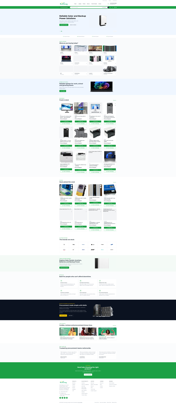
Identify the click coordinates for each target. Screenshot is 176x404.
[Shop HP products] (64, 244)
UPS (73, 390)
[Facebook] (60, 398)
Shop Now (62, 24)
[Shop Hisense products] (102, 249)
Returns (92, 386)
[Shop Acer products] (92, 249)
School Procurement (113, 384)
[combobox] (86, 7)
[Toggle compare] (71, 105)
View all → (115, 100)
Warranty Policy (114, 402)
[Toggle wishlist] (71, 103)
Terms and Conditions (103, 402)
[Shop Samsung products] (112, 244)
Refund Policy (109, 402)
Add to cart (66, 121)
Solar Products (94, 3)
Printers (84, 3)
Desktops (74, 389)
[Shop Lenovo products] (83, 244)
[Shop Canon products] (102, 244)
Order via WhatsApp (66, 123)
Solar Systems (84, 390)
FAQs (92, 387)
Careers (101, 386)
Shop (75, 3)
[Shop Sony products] (112, 249)
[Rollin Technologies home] (63, 3)
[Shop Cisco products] (64, 249)
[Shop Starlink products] (73, 249)
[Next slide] (116, 31)
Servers (88, 3)
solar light (83, 386)
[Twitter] (64, 398)
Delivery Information (94, 384)
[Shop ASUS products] (83, 249)
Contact (99, 3)
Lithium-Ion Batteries (85, 384)
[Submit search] (108, 7)
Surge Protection (84, 393)
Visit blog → (115, 325)
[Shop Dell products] (73, 244)
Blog (101, 384)
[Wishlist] (112, 7)
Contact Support (94, 390)
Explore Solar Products (64, 267)
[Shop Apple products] (92, 244)
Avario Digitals (80, 402)
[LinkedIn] (67, 398)
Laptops (80, 3)
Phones (73, 387)
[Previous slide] (114, 31)
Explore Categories (70, 24)
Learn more (70, 315)
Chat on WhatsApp (88, 374)
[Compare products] (110, 7)
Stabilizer (83, 391)
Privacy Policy (97, 402)
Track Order (93, 389)
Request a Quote (63, 315)
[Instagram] (62, 398)
